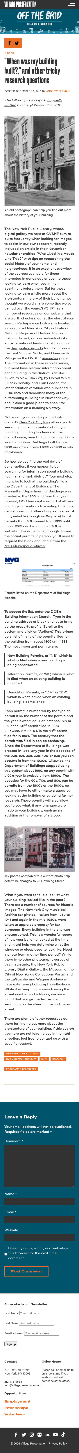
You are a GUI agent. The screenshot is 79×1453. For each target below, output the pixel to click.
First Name (11, 1313)
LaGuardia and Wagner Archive (37, 979)
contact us (48, 1038)
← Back (9, 53)
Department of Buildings (31, 486)
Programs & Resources (21, 1069)
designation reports (27, 348)
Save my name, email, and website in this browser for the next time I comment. (38, 1253)
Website (11, 1230)
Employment (17, 1401)
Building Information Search (27, 616)
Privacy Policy (58, 1443)
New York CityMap (34, 422)
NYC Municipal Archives (24, 545)
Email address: (14, 1333)
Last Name (11, 1323)
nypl (44, 1059)
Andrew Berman (58, 91)
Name (10, 1193)
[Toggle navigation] (71, 4)
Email (10, 1211)
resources (30, 313)
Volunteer (14, 1414)
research (58, 1059)
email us (65, 1370)
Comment (13, 1141)
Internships (16, 1408)
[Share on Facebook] (9, 42)
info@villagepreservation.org (23, 1385)
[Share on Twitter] (17, 42)
